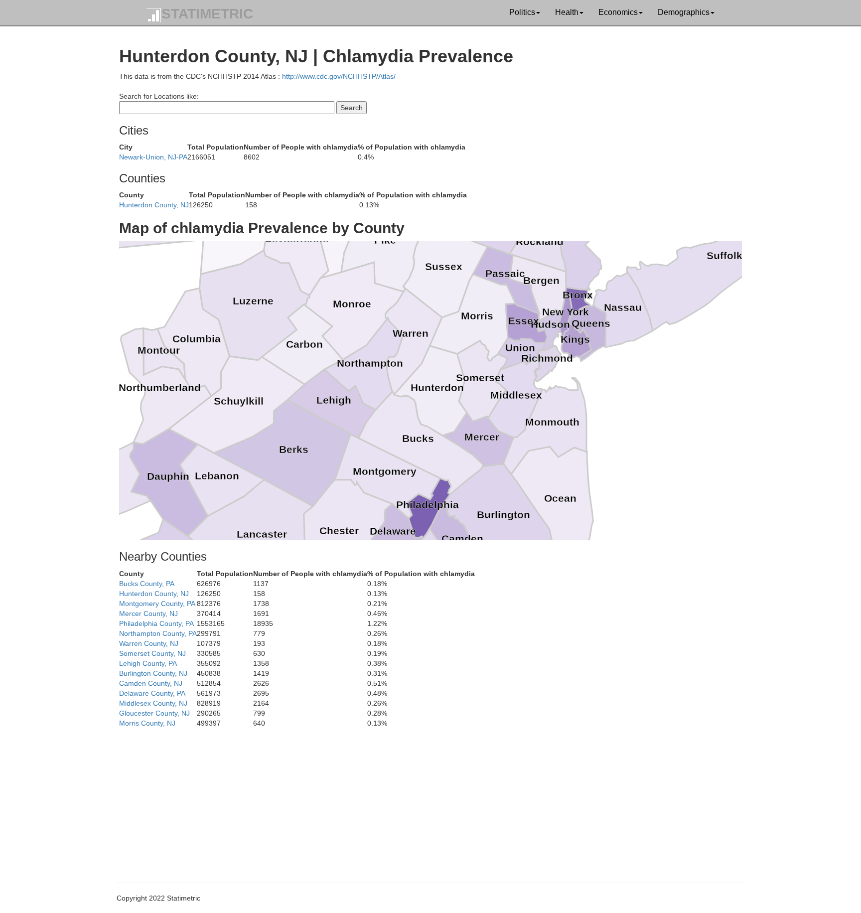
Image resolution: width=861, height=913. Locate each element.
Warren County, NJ (148, 643)
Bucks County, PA (146, 584)
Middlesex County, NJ (153, 703)
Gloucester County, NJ (154, 713)
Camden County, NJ (150, 683)
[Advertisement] (418, 798)
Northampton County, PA (158, 633)
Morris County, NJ (147, 723)
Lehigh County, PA (148, 663)
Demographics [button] (684, 12)
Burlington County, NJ (153, 673)
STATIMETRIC (207, 13)
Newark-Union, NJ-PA (153, 157)
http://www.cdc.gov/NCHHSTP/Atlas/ (339, 76)
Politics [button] (522, 12)
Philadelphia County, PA (156, 623)
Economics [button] (618, 12)
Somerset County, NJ (152, 653)
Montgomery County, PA (157, 604)
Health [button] (566, 12)
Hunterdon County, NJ (154, 205)
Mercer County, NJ (148, 613)
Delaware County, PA (152, 693)
